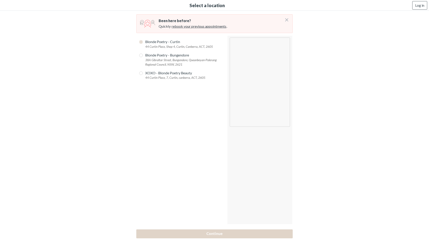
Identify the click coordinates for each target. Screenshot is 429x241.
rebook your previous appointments (199, 26)
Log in (419, 5)
